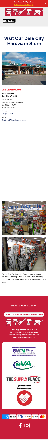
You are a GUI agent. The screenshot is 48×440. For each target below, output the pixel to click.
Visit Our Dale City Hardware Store (24, 41)
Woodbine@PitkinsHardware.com (24, 332)
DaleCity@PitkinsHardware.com (14, 120)
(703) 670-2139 (7, 114)
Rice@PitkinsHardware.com (24, 337)
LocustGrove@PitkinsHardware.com (24, 335)
